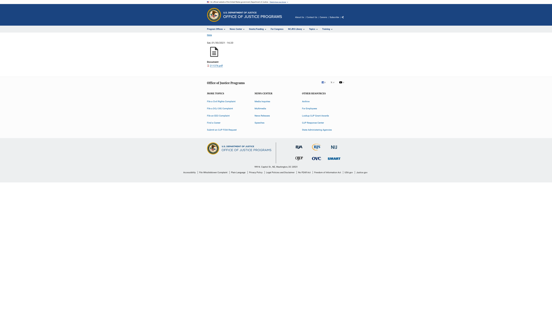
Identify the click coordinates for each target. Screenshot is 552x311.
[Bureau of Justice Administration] (299, 149)
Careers (323, 17)
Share (345, 19)
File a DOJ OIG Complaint (220, 108)
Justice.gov (361, 172)
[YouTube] (342, 84)
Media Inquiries (262, 101)
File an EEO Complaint (218, 115)
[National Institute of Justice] (334, 149)
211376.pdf (216, 65)
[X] (333, 84)
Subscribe (334, 17)
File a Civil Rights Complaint (221, 101)
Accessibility (189, 172)
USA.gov (349, 172)
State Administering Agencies (317, 129)
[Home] (252, 15)
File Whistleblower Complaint (213, 172)
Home (209, 35)
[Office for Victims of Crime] (316, 161)
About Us (299, 17)
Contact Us (311, 17)
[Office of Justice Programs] (214, 15)
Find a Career (213, 122)
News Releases (262, 115)
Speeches (259, 122)
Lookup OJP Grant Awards (315, 115)
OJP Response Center (313, 122)
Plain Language (238, 172)
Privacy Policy (255, 172)
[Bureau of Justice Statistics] (316, 151)
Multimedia (260, 108)
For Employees (309, 108)
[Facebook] (325, 84)
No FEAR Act (304, 172)
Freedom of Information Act (327, 172)
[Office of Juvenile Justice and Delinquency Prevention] (299, 161)
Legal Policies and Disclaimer (280, 172)
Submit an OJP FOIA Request (222, 129)
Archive (305, 101)
